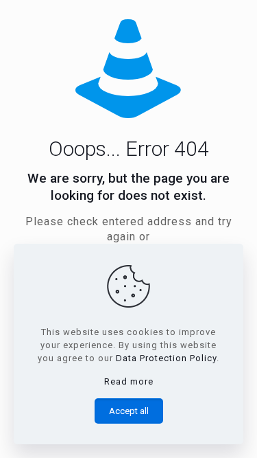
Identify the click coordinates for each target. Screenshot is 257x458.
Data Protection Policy (166, 358)
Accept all (129, 411)
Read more (129, 381)
